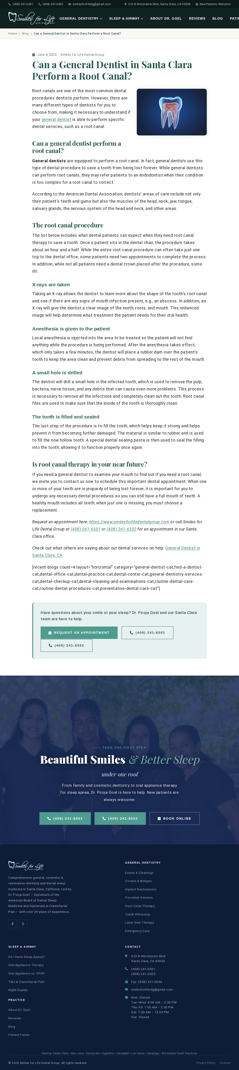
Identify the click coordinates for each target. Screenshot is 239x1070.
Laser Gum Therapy (139, 922)
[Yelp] (23, 924)
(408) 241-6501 (23, 4)
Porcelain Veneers (139, 897)
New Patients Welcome (215, 4)
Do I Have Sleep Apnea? (26, 957)
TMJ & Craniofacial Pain (26, 982)
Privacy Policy (205, 1063)
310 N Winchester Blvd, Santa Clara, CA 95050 (159, 4)
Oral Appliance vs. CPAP (26, 973)
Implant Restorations (140, 889)
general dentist (56, 119)
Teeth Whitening (137, 914)
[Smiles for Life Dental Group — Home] (32, 18)
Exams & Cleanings (139, 873)
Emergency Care (137, 931)
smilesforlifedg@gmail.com (92, 4)
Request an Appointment (82, 632)
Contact (225, 1063)
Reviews (197, 18)
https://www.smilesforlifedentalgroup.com (129, 522)
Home (12, 33)
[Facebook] (12, 924)
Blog (217, 18)
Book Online (177, 818)
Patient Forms (19, 1035)
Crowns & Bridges (138, 881)
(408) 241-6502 (53, 4)
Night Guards (18, 990)
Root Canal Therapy (140, 906)
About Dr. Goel (166, 18)
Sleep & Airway (124, 18)
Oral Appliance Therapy (25, 965)
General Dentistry (79, 18)
